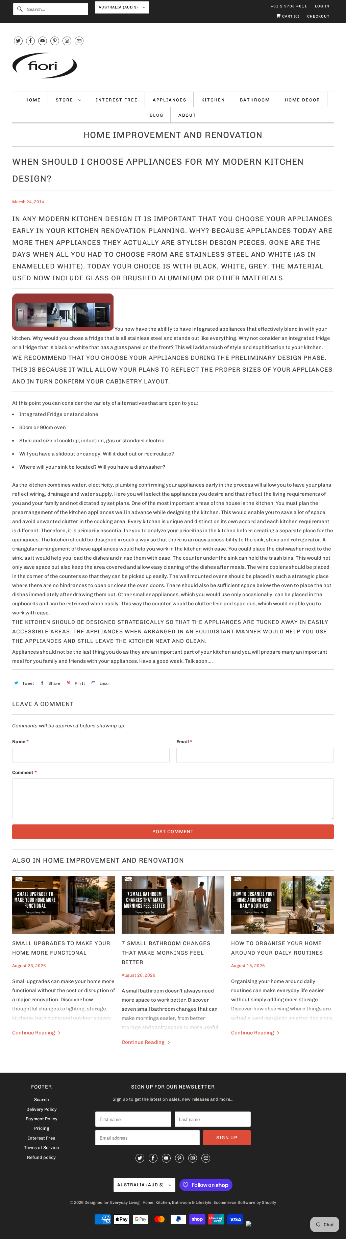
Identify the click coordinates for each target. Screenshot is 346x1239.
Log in (322, 6)
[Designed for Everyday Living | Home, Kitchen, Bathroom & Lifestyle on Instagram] (67, 40)
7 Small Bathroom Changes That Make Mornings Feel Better (166, 952)
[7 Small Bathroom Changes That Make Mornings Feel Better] (173, 905)
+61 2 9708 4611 (289, 6)
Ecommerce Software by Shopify (245, 1202)
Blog (157, 115)
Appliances (170, 99)
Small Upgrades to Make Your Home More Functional (61, 948)
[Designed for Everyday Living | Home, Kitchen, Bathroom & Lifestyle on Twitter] (18, 40)
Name (20, 742)
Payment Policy (41, 1118)
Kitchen (213, 99)
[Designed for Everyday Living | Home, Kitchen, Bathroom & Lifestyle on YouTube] (42, 40)
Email (184, 742)
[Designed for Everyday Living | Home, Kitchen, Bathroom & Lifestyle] (173, 66)
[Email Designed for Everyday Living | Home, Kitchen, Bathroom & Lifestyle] (79, 40)
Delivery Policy (41, 1109)
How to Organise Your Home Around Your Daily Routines (277, 948)
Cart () (290, 16)
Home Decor (302, 99)
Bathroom (255, 99)
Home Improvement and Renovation (173, 135)
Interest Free (117, 99)
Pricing (41, 1128)
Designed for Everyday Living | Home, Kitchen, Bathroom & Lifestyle (148, 1202)
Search (41, 1099)
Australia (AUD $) (119, 7)
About (187, 115)
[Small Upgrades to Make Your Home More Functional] (63, 905)
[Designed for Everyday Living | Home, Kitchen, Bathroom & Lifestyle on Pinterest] (54, 40)
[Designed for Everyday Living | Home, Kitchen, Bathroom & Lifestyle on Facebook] (30, 40)
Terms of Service (41, 1147)
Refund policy (41, 1157)
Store (65, 99)
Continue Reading (34, 1033)
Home (33, 99)
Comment (24, 772)
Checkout (318, 16)
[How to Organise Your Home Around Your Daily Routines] (282, 905)
